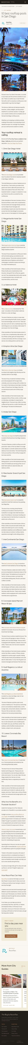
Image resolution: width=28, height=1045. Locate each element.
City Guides (19, 6)
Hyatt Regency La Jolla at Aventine (13, 694)
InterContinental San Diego (11, 563)
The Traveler (4, 1026)
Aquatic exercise (21, 846)
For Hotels (14, 1031)
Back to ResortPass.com (20, 1042)
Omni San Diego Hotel (9, 175)
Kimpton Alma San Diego (10, 370)
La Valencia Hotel (8, 309)
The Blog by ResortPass (8, 6)
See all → (23, 967)
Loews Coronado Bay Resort (11, 760)
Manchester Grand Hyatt (10, 500)
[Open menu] (25, 2)
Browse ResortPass (11, 936)
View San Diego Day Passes (14, 143)
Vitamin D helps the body (8, 829)
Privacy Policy (15, 1033)
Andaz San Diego (8, 436)
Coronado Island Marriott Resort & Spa (14, 627)
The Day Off (4, 1028)
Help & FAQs (14, 1028)
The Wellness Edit (5, 1033)
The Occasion (5, 1031)
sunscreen (4, 870)
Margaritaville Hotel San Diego (12, 245)
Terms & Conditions (16, 1035)
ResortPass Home (15, 1026)
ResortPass (4, 879)
